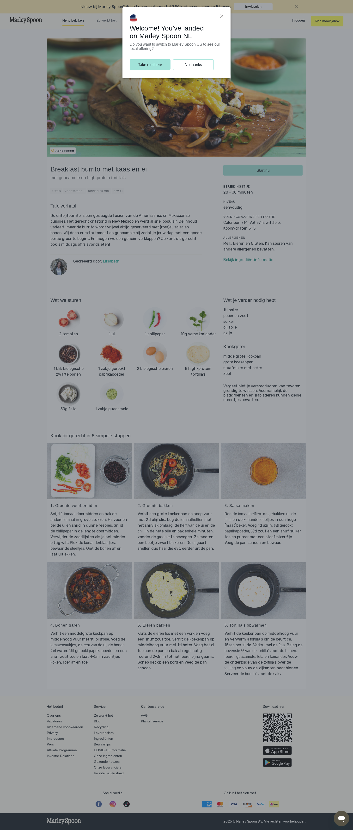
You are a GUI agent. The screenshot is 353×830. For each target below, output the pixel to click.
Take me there (150, 65)
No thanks (193, 65)
